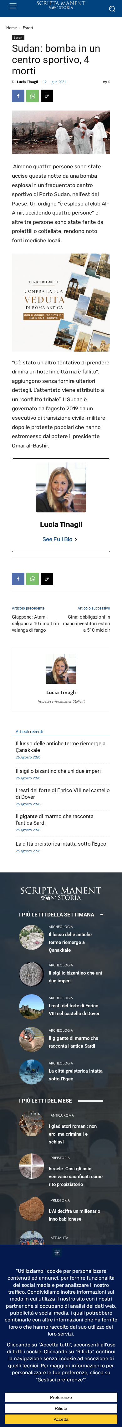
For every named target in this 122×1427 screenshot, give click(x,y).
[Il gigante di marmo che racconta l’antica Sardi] (31, 1039)
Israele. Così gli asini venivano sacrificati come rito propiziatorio (76, 1176)
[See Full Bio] (76, 539)
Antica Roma (62, 1115)
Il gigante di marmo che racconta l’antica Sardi (55, 819)
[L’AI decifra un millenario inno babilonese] (31, 1208)
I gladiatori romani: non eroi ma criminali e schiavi (73, 1134)
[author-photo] (61, 683)
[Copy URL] (47, 96)
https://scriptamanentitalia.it (61, 701)
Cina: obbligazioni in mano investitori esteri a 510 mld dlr (86, 623)
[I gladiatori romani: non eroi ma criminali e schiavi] (31, 1123)
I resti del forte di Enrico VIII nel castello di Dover (63, 793)
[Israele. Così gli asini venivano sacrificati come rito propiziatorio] (31, 1165)
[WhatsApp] (32, 96)
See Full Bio (57, 539)
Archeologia (61, 926)
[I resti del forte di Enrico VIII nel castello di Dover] (31, 1006)
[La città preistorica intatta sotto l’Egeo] (31, 1071)
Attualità (59, 1237)
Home (11, 27)
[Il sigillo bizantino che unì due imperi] (31, 974)
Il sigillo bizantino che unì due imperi (58, 771)
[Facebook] (18, 96)
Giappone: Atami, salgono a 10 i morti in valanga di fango (35, 623)
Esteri (28, 27)
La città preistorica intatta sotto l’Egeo (61, 844)
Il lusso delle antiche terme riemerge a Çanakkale (60, 746)
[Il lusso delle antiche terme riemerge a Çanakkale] (31, 937)
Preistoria (60, 1157)
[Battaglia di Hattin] (31, 1243)
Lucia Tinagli (27, 81)
